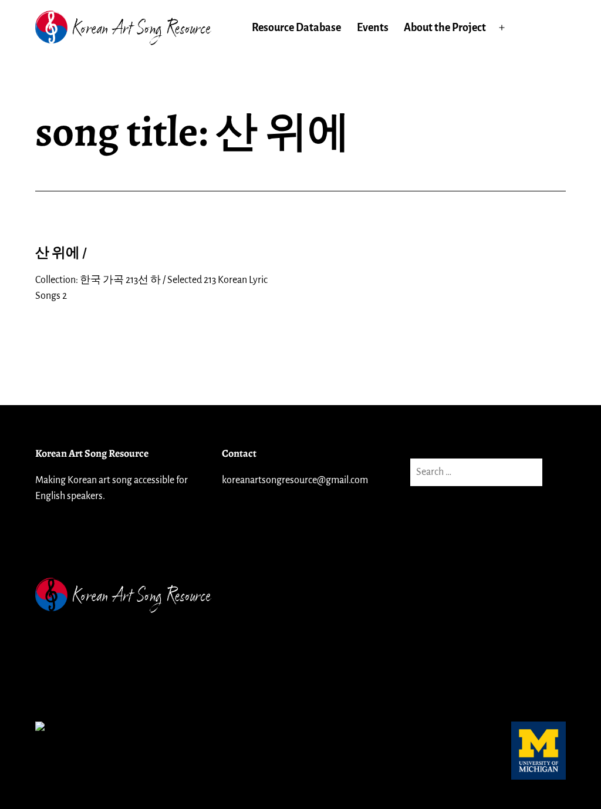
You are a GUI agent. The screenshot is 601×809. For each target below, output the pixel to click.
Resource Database (296, 27)
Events (373, 27)
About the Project (445, 27)
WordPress (541, 595)
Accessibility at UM (78, 683)
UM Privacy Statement (85, 648)
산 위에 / (61, 252)
